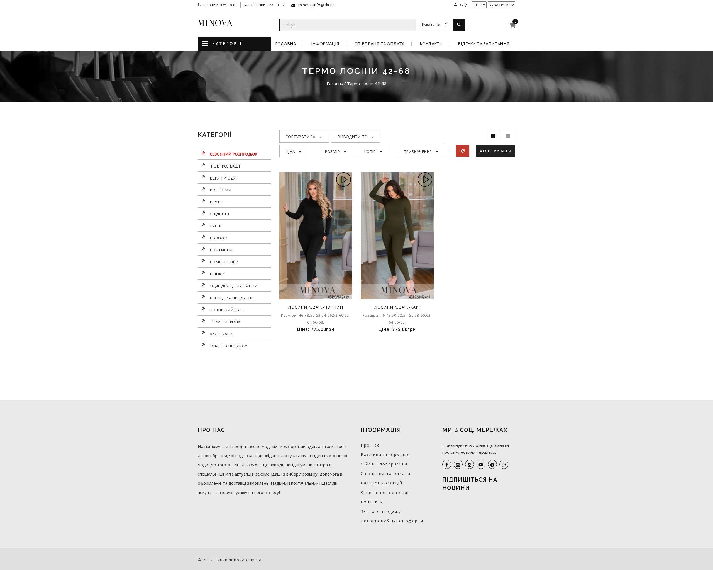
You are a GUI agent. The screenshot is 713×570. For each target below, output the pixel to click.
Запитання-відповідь (385, 492)
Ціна (290, 151)
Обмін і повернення (384, 464)
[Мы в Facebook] (446, 464)
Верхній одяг (224, 178)
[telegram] (492, 464)
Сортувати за (300, 136)
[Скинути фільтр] (462, 151)
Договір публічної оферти (392, 520)
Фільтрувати (495, 150)
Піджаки (219, 238)
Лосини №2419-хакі (397, 307)
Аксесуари (221, 333)
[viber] (503, 464)
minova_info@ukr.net (316, 5)
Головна (285, 44)
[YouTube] (481, 464)
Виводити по (352, 136)
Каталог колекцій (381, 483)
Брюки (217, 273)
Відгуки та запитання (483, 44)
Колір (370, 151)
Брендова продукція (232, 297)
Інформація (325, 44)
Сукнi (215, 226)
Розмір (332, 151)
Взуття (217, 202)
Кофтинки (221, 250)
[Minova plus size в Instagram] (458, 464)
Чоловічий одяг (227, 309)
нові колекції (225, 166)
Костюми (220, 190)
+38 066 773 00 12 (267, 5)
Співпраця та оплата (379, 44)
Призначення (417, 151)
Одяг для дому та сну (233, 285)
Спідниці (219, 214)
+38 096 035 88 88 (220, 5)
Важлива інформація (385, 454)
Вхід (463, 5)
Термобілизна (225, 321)
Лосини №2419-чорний (316, 307)
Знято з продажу (228, 345)
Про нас (370, 445)
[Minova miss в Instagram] (469, 464)
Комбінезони (224, 262)
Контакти (431, 44)
